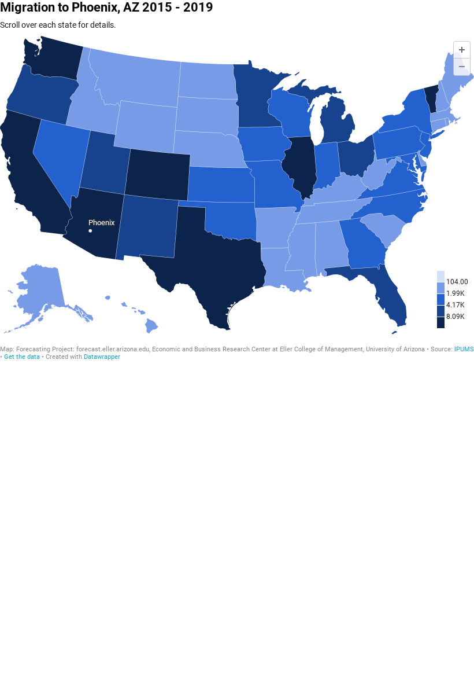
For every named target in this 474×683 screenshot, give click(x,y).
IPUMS (464, 349)
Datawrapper (102, 357)
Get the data (22, 357)
